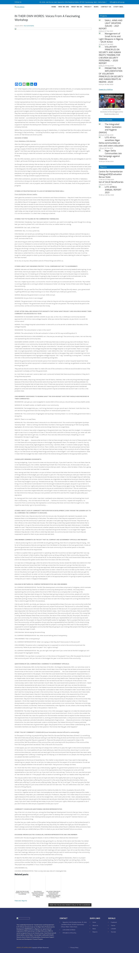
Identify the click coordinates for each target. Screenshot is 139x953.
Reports (24, 901)
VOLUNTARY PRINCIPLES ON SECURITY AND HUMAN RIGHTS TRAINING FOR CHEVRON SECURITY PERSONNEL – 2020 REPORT (110, 55)
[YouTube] (30, 2)
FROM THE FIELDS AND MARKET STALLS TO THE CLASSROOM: (69, 905)
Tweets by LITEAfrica (106, 89)
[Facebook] (27, 2)
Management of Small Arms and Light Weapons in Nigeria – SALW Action (111, 37)
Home (54, 7)
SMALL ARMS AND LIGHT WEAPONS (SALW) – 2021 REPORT (110, 24)
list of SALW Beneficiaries (111, 182)
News (96, 7)
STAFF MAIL (118, 7)
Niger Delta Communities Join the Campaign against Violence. (110, 154)
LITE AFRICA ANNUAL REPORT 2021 (113, 190)
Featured (18, 901)
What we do (76, 7)
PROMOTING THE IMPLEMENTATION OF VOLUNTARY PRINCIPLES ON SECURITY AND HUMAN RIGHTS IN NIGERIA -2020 (111, 75)
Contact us (106, 7)
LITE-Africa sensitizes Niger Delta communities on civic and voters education (111, 141)
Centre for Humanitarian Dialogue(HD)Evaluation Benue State (111, 174)
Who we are (63, 7)
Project (88, 7)
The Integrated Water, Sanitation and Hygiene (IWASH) (110, 128)
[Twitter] (23, 2)
